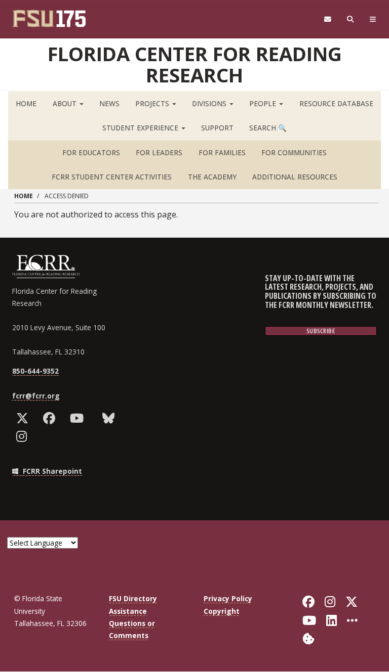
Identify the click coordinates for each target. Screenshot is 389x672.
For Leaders (159, 152)
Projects (153, 103)
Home (26, 103)
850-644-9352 (35, 371)
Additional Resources (294, 177)
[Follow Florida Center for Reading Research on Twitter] (24, 418)
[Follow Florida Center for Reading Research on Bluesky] (110, 418)
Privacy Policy (228, 598)
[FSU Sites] (373, 19)
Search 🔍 (268, 127)
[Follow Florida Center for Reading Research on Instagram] (23, 436)
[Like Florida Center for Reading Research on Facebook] (51, 418)
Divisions (210, 103)
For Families (222, 152)
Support (217, 127)
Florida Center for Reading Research (195, 64)
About (66, 103)
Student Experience (141, 127)
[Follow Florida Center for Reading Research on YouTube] (79, 418)
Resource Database (336, 103)
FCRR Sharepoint (51, 471)
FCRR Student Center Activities (112, 177)
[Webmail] (327, 19)
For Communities (294, 152)
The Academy (212, 177)
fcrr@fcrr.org (36, 395)
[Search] (350, 19)
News (109, 103)
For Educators (91, 152)
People (263, 103)
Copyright (222, 611)
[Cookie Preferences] (308, 638)
